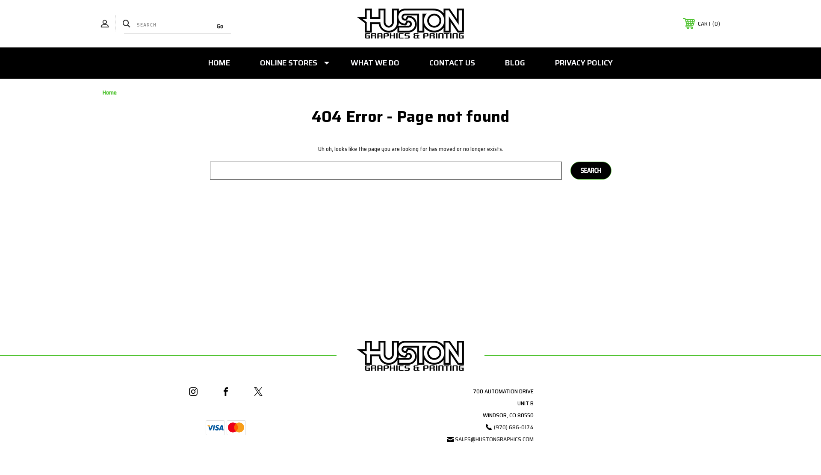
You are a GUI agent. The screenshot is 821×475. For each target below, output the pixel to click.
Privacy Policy (584, 63)
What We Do (375, 63)
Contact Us (452, 63)
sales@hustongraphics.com (494, 439)
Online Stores (288, 63)
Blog (515, 63)
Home (219, 63)
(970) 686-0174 (514, 427)
